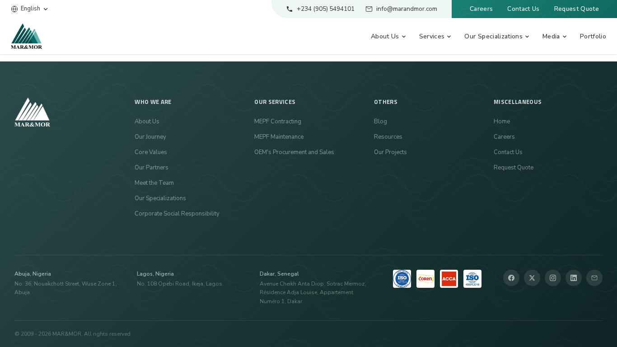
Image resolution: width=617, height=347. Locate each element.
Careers (481, 9)
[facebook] (511, 278)
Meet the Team (154, 183)
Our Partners (151, 168)
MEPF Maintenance (279, 137)
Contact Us (523, 9)
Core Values (151, 152)
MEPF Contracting (277, 121)
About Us (147, 121)
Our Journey (150, 137)
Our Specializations (160, 198)
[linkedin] (574, 278)
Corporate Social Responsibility (177, 214)
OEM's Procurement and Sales (294, 152)
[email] (594, 278)
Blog (380, 121)
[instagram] (553, 278)
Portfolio (593, 36)
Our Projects (390, 152)
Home (502, 121)
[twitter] (532, 278)
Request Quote (576, 9)
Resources (388, 137)
